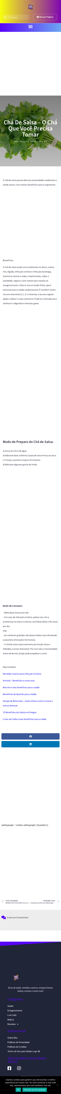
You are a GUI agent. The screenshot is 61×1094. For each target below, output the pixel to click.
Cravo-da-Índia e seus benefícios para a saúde (24, 719)
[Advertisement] (30, 63)
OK (18, 1090)
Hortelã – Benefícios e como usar (19, 680)
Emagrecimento (15, 1010)
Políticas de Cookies (17, 1047)
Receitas (12, 1024)
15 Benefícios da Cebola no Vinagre (19, 712)
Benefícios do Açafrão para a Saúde (19, 694)
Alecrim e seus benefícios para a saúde (21, 687)
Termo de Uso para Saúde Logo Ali (24, 1051)
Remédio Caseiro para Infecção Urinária (22, 673)
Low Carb (12, 1015)
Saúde (10, 1006)
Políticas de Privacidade (19, 1042)
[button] (30, 26)
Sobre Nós (12, 1038)
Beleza (11, 1019)
